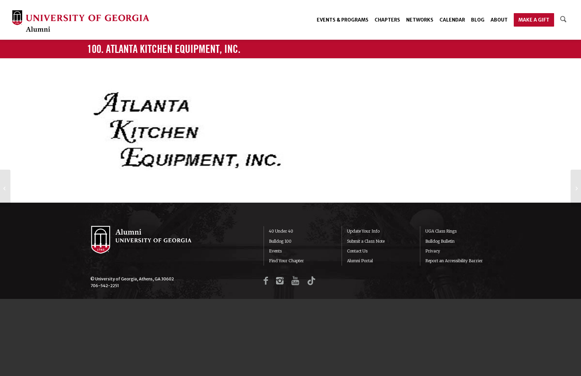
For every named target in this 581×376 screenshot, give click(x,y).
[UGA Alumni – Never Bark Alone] (81, 22)
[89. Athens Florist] (5, 188)
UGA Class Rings (441, 231)
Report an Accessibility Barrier (454, 260)
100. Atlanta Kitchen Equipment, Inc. (163, 49)
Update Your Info (363, 231)
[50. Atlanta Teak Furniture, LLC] (576, 188)
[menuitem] (343, 20)
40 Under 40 (281, 231)
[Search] (563, 20)
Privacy (432, 250)
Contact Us (357, 250)
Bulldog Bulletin (440, 241)
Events (275, 250)
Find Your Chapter (286, 260)
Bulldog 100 (280, 241)
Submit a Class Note (366, 241)
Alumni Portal (360, 260)
